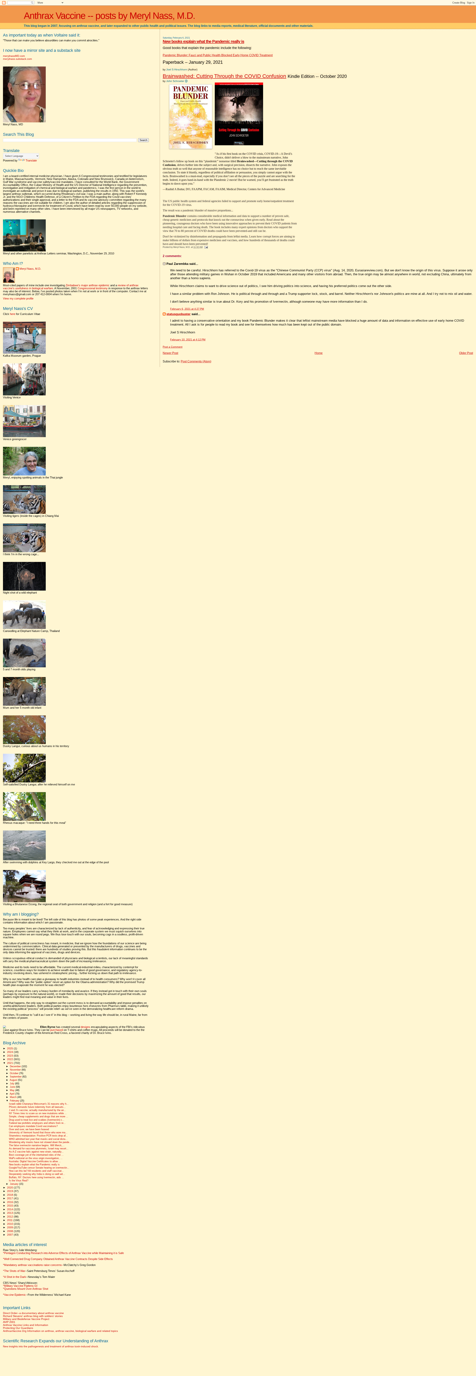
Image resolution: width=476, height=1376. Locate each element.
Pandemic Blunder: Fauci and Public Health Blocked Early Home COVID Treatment (218, 55)
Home (319, 353)
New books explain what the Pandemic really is (203, 41)
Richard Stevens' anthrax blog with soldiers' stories (33, 1316)
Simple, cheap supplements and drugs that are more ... (38, 1116)
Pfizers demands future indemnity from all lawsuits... (37, 1107)
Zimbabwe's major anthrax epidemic (88, 285)
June (13, 1086)
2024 (10, 1051)
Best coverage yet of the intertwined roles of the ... (36, 1155)
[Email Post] (205, 247)
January (14, 1183)
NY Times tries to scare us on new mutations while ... (38, 1113)
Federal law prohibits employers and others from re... (37, 1123)
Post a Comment (172, 346)
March (13, 1097)
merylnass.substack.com (17, 58)
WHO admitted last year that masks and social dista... (38, 1139)
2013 (10, 1212)
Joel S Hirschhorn (176, 69)
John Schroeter (175, 81)
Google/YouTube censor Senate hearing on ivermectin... (39, 1167)
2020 (10, 1187)
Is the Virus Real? (18, 1180)
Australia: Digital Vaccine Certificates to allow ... (35, 1161)
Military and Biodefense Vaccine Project (26, 1319)
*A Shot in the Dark (14, 1276)
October (14, 1073)
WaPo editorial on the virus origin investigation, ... (35, 1158)
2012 (10, 1216)
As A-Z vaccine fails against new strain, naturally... (36, 1151)
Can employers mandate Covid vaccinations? (33, 1126)
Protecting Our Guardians (18, 1327)
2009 (10, 1227)
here (12, 314)
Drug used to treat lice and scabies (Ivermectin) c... (36, 1120)
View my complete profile (18, 298)
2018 (10, 1194)
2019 (10, 1191)
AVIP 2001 (9, 1321)
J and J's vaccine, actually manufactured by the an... (37, 1110)
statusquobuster (178, 314)
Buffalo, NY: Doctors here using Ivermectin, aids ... (36, 1177)
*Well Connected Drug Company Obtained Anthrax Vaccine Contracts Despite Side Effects (58, 1259)
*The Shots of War (14, 1270)
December (16, 1066)
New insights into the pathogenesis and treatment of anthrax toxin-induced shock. (51, 1346)
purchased (56, 1029)
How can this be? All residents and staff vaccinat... (36, 1171)
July (12, 1083)
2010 (10, 1223)
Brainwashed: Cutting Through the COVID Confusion (224, 76)
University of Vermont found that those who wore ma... (38, 1132)
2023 (10, 1055)
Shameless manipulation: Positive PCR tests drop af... (38, 1135)
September (16, 1076)
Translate (31, 160)
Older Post (466, 353)
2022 (10, 1059)
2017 (10, 1198)
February (15, 1100)
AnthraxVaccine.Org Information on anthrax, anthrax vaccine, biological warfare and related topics (60, 1330)
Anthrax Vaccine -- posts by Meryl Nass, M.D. (109, 15)
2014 (10, 1209)
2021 (10, 1062)
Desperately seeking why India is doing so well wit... (37, 1174)
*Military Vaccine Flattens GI (20, 1285)
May (12, 1090)
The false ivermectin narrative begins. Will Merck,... (37, 1145)
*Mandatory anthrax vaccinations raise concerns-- (49, 1265)
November (16, 1069)
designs (85, 1026)
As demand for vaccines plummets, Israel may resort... (38, 1148)
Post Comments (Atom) (196, 361)
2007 (10, 1234)
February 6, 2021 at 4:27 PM (187, 308)
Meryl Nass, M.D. (30, 268)
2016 (10, 1202)
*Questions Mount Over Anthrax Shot (25, 1288)
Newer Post (170, 353)
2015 (10, 1205)
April (12, 1093)
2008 (10, 1231)
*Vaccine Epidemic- (15, 1294)
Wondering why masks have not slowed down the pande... (40, 1142)
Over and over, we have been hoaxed (29, 1129)
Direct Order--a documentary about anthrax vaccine (33, 1313)
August (14, 1080)
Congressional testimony (93, 288)
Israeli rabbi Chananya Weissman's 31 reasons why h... (39, 1104)
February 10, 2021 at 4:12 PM (187, 339)
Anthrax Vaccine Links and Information (25, 1324)
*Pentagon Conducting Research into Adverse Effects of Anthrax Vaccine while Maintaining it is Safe (63, 1253)
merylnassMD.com (14, 55)
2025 (10, 1048)
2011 (10, 1220)
